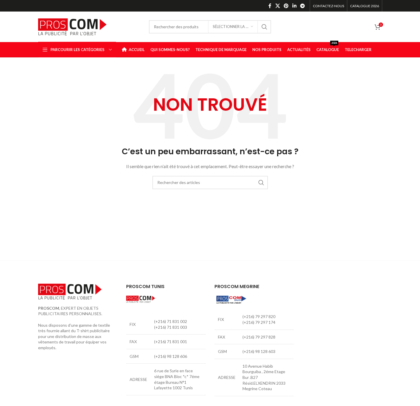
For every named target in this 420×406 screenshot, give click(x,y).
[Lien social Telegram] (302, 5)
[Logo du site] (72, 26)
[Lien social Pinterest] (286, 5)
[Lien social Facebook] (269, 5)
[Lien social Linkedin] (294, 5)
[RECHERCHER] (264, 26)
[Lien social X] (277, 5)
